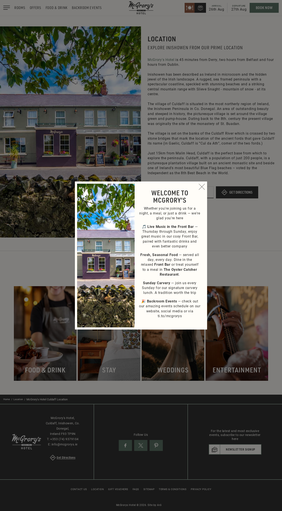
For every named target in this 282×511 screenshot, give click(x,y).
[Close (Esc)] (202, 186)
